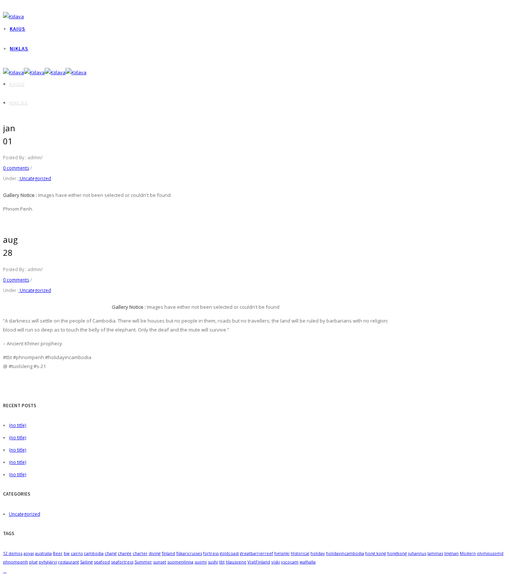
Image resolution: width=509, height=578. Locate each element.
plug (33, 562)
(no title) (17, 425)
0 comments (16, 168)
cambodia (94, 553)
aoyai (28, 553)
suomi (201, 562)
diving (155, 553)
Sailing (86, 562)
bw (67, 553)
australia (43, 553)
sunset (159, 562)
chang (111, 553)
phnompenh (15, 562)
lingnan (451, 553)
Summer (143, 562)
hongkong (397, 553)
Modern (468, 553)
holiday (317, 553)
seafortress (122, 562)
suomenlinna (180, 562)
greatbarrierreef (256, 553)
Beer (58, 553)
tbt (222, 562)
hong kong (375, 553)
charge (125, 553)
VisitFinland (258, 562)
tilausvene (236, 562)
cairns (77, 553)
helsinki (282, 553)
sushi (213, 562)
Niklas (19, 48)
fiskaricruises (189, 553)
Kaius (17, 28)
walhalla (308, 562)
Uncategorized (35, 178)
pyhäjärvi (48, 562)
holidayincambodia (345, 553)
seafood (102, 562)
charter (140, 553)
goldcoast (229, 553)
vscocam (289, 562)
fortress (211, 553)
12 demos (12, 553)
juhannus (417, 553)
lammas (435, 553)
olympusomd (490, 553)
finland (168, 553)
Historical (300, 553)
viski (275, 562)
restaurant (68, 562)
